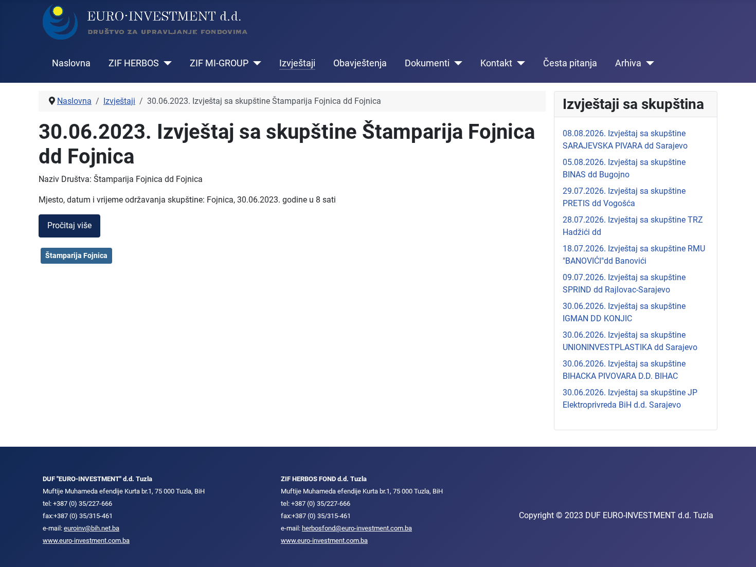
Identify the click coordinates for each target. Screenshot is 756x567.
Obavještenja (360, 63)
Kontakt (496, 63)
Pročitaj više (69, 225)
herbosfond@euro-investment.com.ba (357, 528)
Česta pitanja (570, 63)
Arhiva (628, 63)
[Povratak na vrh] (738, 548)
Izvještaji (297, 63)
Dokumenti (427, 63)
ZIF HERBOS (134, 63)
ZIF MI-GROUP (219, 63)
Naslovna (71, 63)
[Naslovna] (145, 21)
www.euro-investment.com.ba (86, 540)
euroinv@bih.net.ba (91, 528)
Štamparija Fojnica (76, 255)
